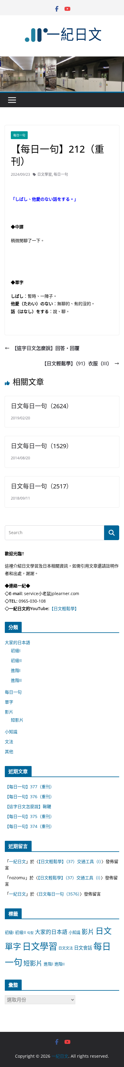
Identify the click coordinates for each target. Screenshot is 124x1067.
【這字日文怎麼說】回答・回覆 (45, 348)
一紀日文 (17, 861)
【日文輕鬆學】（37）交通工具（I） (70, 861)
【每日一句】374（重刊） (29, 826)
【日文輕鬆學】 (64, 608)
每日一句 (19, 135)
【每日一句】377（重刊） (29, 786)
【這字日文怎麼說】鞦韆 (28, 806)
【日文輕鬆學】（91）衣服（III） (77, 363)
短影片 (17, 720)
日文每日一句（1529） (41, 446)
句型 (30, 933)
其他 (9, 751)
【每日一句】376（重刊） (29, 796)
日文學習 (44, 174)
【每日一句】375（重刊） (29, 816)
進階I (15, 670)
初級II (16, 660)
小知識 (11, 731)
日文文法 (65, 948)
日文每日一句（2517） (41, 486)
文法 (9, 741)
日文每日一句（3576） (59, 894)
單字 (9, 702)
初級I (15, 650)
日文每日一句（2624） (41, 406)
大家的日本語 (17, 642)
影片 (9, 712)
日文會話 (83, 948)
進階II (16, 680)
